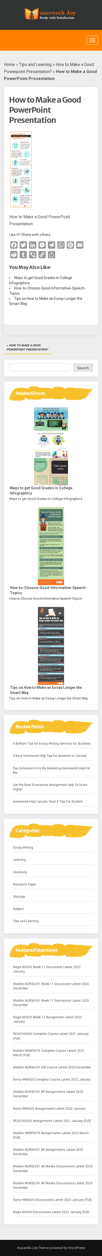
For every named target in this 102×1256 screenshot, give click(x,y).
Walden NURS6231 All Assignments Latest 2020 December (48, 1152)
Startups (19, 896)
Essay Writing (23, 847)
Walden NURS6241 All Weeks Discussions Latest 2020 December (53, 1185)
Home (9, 64)
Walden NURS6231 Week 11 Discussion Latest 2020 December (51, 986)
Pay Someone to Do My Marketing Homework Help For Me (51, 770)
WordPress (76, 1248)
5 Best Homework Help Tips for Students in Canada (50, 756)
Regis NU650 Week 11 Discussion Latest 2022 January (47, 969)
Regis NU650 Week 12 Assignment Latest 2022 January (47, 1019)
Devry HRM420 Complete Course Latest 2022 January (52, 1079)
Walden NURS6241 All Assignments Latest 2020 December (48, 1094)
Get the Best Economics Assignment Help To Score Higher (50, 787)
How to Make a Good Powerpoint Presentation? (27, 347)
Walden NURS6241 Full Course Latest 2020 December (52, 1067)
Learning (19, 860)
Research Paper (24, 884)
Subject (18, 909)
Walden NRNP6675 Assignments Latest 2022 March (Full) (51, 1135)
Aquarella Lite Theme (33, 1248)
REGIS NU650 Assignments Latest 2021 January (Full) (52, 1121)
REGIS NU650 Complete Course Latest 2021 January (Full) (51, 1036)
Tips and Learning (35, 64)
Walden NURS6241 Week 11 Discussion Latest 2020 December (51, 1003)
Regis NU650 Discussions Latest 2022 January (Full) (51, 1212)
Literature (20, 872)
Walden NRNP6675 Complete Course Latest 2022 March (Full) (48, 1053)
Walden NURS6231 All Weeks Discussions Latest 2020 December (53, 1169)
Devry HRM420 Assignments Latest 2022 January (49, 1108)
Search (83, 368)
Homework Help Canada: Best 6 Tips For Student (48, 801)
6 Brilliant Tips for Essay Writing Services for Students (52, 743)
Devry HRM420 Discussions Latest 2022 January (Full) (52, 1200)
